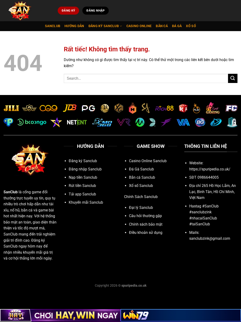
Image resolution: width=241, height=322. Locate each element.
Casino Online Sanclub (148, 161)
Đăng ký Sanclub (103, 26)
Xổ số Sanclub (141, 185)
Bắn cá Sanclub (142, 177)
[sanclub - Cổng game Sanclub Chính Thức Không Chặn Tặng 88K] (27, 10)
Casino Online (139, 26)
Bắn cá (162, 26)
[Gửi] (232, 78)
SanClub (11, 192)
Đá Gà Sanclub (141, 169)
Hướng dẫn (74, 26)
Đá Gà (177, 26)
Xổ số (191, 26)
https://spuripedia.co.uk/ (209, 169)
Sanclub (52, 26)
